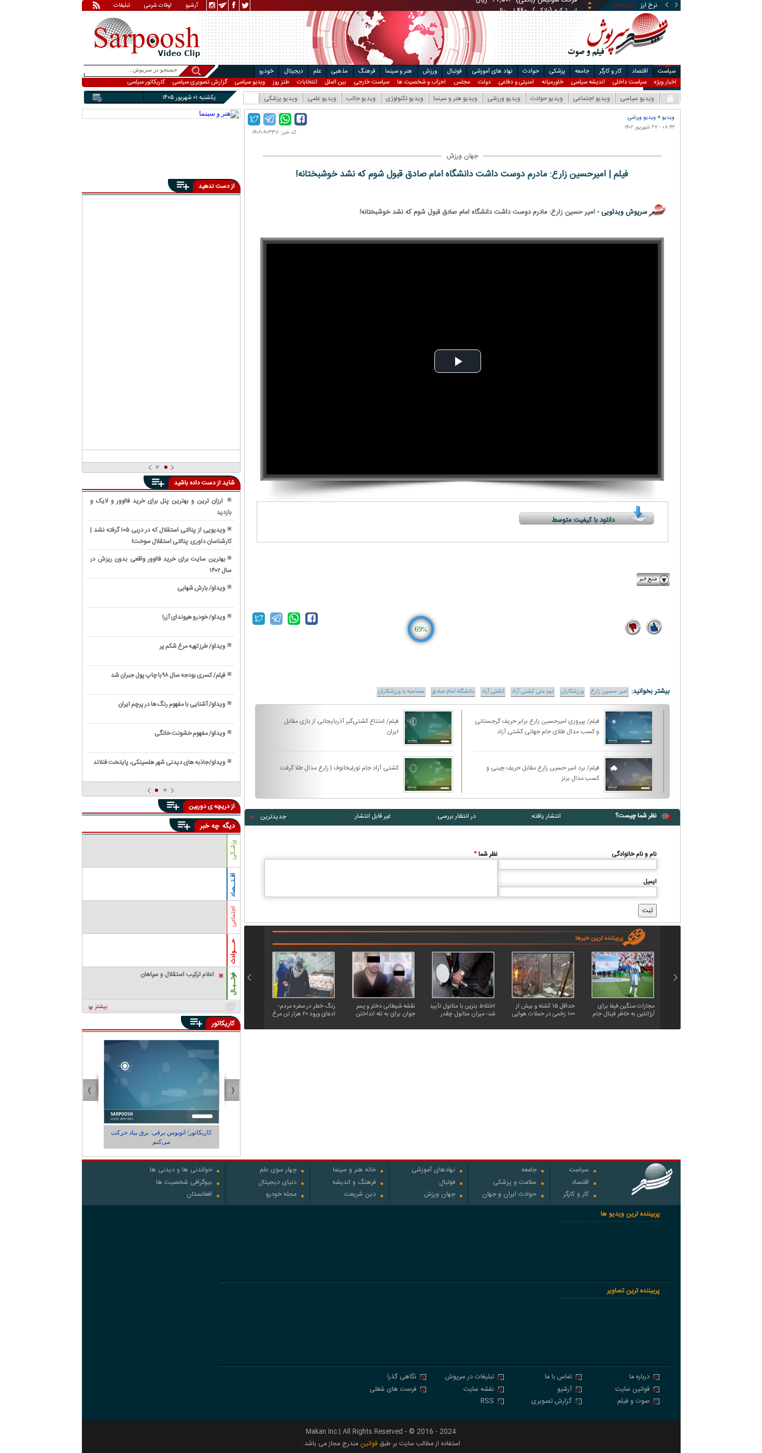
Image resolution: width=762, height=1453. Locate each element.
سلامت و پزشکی (515, 1183)
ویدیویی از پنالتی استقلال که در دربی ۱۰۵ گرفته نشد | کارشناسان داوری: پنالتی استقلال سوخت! (160, 536)
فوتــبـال (233, 983)
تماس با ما (558, 1377)
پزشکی (557, 71)
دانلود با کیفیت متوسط (583, 520)
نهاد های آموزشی (492, 71)
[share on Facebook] (300, 119)
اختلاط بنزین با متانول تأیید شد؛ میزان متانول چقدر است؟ (462, 1010)
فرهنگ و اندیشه (354, 1183)
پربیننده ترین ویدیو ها (630, 1214)
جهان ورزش (439, 1195)
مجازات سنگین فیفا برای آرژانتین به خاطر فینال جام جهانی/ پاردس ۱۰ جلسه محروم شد (623, 1010)
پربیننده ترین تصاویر (633, 1291)
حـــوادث (233, 951)
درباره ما (639, 1377)
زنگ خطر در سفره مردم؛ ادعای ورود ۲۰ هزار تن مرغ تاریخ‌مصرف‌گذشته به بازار (303, 1010)
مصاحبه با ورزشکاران (401, 691)
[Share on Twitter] (254, 119)
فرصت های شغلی (393, 1390)
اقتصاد (640, 71)
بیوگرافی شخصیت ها (184, 1183)
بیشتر (101, 1007)
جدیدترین (273, 817)
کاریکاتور (223, 1023)
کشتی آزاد (493, 691)
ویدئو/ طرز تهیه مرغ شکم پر (192, 646)
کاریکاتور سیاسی (146, 82)
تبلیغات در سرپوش (469, 1377)
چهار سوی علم (278, 1170)
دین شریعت (360, 1195)
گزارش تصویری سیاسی (200, 82)
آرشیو (192, 6)
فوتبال (454, 71)
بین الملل (335, 82)
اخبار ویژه (665, 82)
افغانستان (199, 1195)
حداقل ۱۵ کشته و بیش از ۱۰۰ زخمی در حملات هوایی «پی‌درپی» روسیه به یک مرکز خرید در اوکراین (542, 1010)
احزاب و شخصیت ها (421, 82)
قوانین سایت (632, 1390)
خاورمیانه (552, 82)
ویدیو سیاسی (250, 82)
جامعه (582, 71)
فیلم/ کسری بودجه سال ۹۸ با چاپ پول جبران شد (168, 675)
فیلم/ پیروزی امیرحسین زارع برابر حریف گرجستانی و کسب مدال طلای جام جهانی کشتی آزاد (537, 726)
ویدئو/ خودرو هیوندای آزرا (193, 617)
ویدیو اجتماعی (591, 98)
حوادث (531, 71)
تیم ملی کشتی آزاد (533, 691)
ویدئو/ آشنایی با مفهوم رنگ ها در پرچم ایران (171, 704)
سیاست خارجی (371, 82)
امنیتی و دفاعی (516, 82)
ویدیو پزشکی (281, 98)
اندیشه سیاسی (588, 82)
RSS (487, 1402)
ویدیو (668, 117)
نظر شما (486, 854)
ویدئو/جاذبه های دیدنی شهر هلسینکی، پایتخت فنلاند (159, 762)
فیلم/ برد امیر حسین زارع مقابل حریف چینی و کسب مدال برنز (542, 773)
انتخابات (307, 82)
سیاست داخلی (629, 82)
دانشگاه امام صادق (453, 691)
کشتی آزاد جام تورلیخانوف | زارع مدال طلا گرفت (339, 768)
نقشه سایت (478, 1390)
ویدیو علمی (321, 98)
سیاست (666, 71)
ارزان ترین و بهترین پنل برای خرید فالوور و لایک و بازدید (160, 507)
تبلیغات (122, 6)
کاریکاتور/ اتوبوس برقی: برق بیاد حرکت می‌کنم (161, 1137)
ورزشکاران (572, 691)
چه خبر (209, 826)
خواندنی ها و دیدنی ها (181, 1170)
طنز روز (281, 82)
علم (317, 71)
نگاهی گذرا (401, 1377)
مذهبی (339, 71)
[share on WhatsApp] (285, 119)
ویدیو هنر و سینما (455, 98)
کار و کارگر (610, 71)
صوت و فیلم (633, 1402)
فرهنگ (366, 71)
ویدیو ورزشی (503, 98)
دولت (484, 82)
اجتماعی (233, 916)
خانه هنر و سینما (354, 1170)
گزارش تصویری (551, 1402)
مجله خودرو (281, 1195)
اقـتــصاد (233, 885)
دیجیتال (293, 71)
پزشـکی (233, 850)
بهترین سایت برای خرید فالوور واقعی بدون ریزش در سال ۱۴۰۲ (160, 565)
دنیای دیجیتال (277, 1183)
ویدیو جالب (361, 98)
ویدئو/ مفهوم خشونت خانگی (189, 733)
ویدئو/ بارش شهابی (201, 588)
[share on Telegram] (269, 119)
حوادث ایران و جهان (509, 1195)
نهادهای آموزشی (433, 1170)
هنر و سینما (398, 71)
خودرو (266, 71)
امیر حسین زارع (609, 691)
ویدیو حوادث (546, 98)
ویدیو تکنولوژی (405, 98)
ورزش (429, 71)
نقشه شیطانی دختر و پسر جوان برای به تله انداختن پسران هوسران (385, 1010)
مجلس (462, 82)
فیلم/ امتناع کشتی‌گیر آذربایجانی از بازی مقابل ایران (341, 726)
